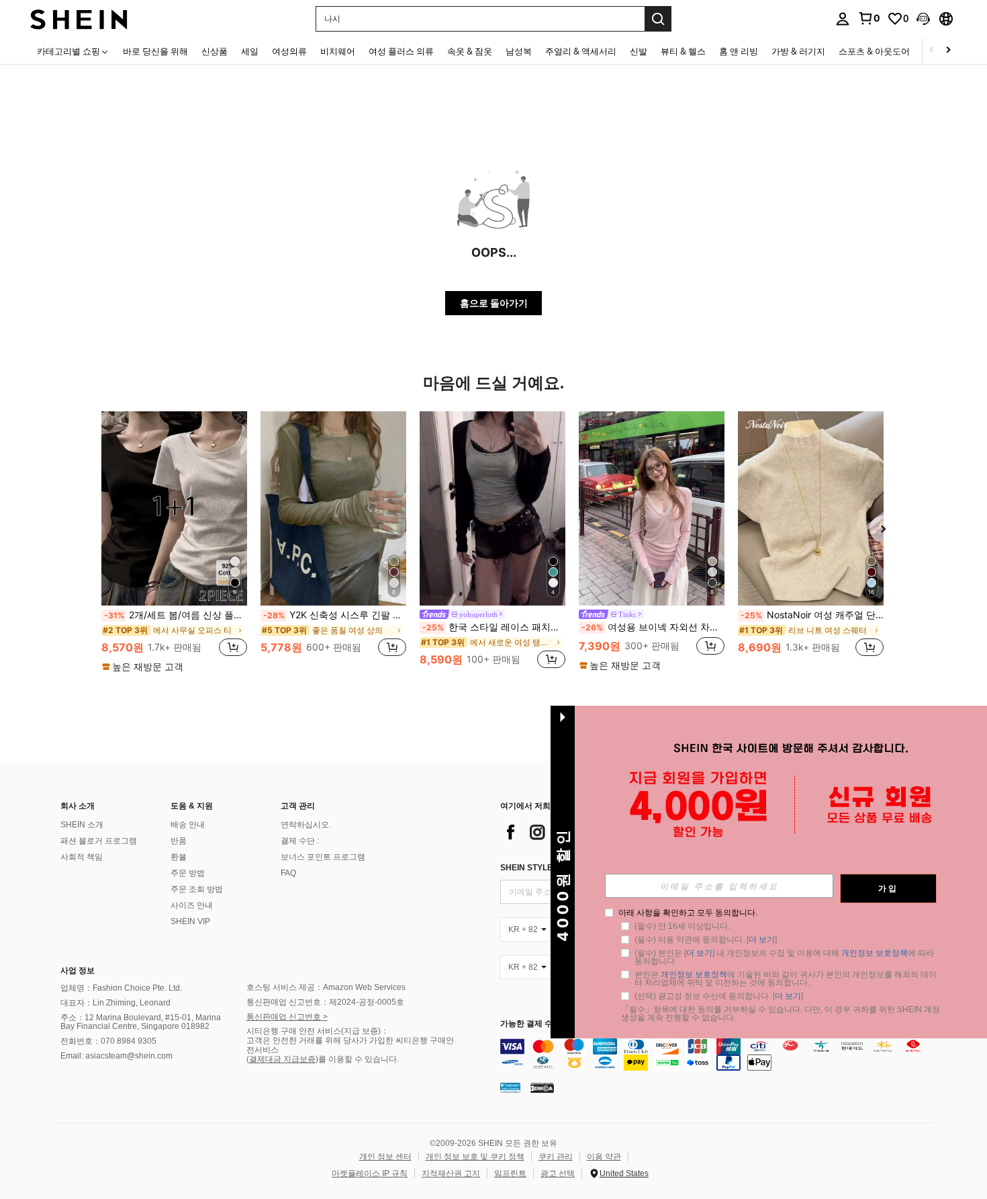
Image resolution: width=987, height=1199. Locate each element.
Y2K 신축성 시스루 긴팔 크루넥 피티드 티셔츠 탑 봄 (334, 615)
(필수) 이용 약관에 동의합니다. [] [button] (705, 940)
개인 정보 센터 (385, 1156)
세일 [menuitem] (249, 51)
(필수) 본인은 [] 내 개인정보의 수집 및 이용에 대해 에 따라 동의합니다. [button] (785, 957)
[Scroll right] (948, 51)
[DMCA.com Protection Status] (542, 1087)
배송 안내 (188, 824)
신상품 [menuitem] (214, 51)
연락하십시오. (306, 824)
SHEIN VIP (190, 921)
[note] (144, 666)
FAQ (288, 873)
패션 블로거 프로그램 (98, 840)
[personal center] (843, 19)
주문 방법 (188, 873)
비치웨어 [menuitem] (337, 51)
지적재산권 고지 (451, 1173)
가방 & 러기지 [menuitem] (798, 51)
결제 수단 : (300, 840)
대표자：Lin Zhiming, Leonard (115, 1002)
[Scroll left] (932, 51)
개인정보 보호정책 (874, 953)
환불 (179, 857)
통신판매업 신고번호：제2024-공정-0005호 (325, 1002)
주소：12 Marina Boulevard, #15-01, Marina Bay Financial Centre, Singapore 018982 (140, 1022)
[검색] (658, 19)
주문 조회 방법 (197, 889)
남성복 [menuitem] (519, 51)
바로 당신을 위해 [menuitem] (155, 51)
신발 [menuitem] (638, 51)
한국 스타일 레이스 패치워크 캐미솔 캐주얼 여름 (493, 627)
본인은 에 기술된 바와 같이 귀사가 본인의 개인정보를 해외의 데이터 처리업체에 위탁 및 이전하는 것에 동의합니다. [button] (785, 978)
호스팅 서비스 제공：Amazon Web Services (326, 987)
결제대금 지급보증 (282, 1059)
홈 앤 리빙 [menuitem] (738, 51)
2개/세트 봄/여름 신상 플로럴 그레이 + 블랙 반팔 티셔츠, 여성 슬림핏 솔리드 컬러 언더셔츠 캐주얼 (175, 615)
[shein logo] (79, 18)
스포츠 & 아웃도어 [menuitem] (874, 51)
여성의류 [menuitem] (289, 51)
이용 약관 (604, 1156)
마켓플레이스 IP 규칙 (370, 1173)
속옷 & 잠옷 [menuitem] (469, 51)
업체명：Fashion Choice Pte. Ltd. (121, 988)
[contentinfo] (720, 1054)
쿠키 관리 (555, 1156)
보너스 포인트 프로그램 (323, 857)
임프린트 (510, 1173)
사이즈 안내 (192, 905)
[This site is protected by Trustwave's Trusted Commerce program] (510, 1087)
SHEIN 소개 (81, 824)
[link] (868, 18)
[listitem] (174, 542)
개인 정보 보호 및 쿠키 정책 (475, 1156)
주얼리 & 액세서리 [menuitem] (580, 51)
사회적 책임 (81, 857)
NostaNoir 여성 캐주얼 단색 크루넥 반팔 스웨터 (812, 615)
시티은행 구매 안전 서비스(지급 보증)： (317, 1031)
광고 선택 (557, 1173)
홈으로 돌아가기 (494, 302)
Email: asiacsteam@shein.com (116, 1056)
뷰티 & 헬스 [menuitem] (683, 51)
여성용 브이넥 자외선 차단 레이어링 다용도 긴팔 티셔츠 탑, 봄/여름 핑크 (652, 627)
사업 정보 (77, 970)
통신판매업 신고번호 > (287, 1017)
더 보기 (762, 939)
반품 (179, 840)
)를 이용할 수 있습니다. (357, 1059)
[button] (923, 19)
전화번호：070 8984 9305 (108, 1041)
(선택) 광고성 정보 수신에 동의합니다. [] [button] (718, 996)
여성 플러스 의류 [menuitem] (401, 51)
